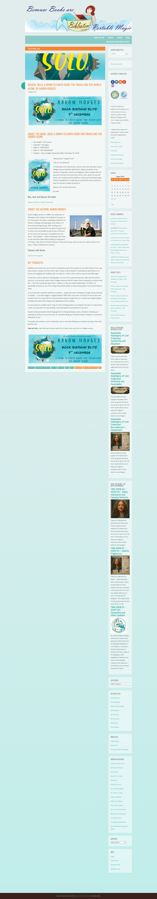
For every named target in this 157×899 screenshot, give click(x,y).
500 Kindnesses (116, 142)
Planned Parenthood (117, 163)
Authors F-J (31, 367)
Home (127, 37)
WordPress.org (115, 869)
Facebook (31, 256)
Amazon (31, 202)
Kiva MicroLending (116, 159)
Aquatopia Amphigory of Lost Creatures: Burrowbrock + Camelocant (120, 424)
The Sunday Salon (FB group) (119, 749)
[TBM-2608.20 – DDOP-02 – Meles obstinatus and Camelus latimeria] (120, 517)
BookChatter (114, 772)
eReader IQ (114, 745)
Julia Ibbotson (115, 710)
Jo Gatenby (114, 218)
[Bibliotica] (78, 34)
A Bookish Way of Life (117, 763)
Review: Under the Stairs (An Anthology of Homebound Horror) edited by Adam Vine (119, 298)
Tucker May (114, 238)
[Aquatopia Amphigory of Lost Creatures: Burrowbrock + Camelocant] (120, 450)
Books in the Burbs (116, 776)
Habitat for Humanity (117, 155)
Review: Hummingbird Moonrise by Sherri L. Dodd (120, 250)
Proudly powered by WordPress (65, 896)
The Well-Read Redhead (118, 822)
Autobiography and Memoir (43, 367)
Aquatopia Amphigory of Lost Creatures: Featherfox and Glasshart (120, 338)
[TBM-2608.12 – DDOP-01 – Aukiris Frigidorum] (120, 574)
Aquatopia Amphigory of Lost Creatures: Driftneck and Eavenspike (120, 378)
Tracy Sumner (115, 727)
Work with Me (99, 37)
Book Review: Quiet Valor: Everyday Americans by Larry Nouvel (119, 230)
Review (67, 367)
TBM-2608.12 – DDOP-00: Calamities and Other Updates (118, 611)
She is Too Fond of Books (118, 809)
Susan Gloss (114, 723)
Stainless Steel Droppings (118, 814)
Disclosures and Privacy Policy (117, 41)
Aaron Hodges (78, 367)
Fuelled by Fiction (116, 784)
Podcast (111, 37)
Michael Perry (115, 719)
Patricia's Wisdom (116, 797)
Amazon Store (115, 741)
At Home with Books (117, 768)
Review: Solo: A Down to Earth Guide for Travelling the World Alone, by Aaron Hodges (64, 87)
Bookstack (114, 780)
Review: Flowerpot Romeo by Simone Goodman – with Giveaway (119, 308)
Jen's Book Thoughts (117, 789)
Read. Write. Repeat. (117, 805)
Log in (112, 856)
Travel (71, 367)
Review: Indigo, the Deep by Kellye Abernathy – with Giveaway (119, 288)
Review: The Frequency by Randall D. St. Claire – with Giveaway (119, 279)
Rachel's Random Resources (90, 367)
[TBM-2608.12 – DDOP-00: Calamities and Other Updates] (119, 633)
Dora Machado (115, 702)
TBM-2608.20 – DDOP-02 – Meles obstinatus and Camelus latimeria (119, 493)
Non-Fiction (61, 367)
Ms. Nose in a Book (117, 793)
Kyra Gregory (115, 714)
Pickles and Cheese (116, 801)
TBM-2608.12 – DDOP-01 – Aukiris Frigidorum (120, 551)
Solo (100, 367)
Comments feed (115, 865)
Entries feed (114, 860)
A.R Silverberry (115, 698)
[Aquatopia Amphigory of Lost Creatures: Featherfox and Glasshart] (120, 353)
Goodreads (49, 202)
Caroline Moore (95, 896)
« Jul (112, 204)
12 (120, 189)
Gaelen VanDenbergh (117, 706)
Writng (119, 37)
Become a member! (117, 64)
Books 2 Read (39, 202)
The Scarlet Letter (116, 818)
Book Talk (54, 367)
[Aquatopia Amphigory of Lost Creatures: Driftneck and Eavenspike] (120, 394)
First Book (114, 151)
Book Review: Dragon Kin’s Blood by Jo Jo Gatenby (119, 221)
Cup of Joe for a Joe (116, 146)
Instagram (39, 256)
